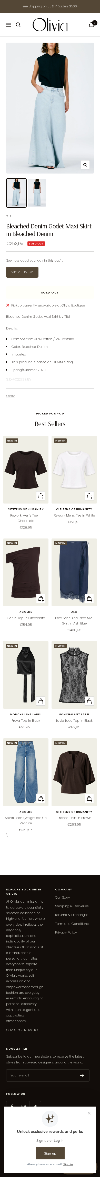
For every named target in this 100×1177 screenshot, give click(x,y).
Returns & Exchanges (71, 914)
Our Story (62, 897)
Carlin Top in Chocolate (26, 618)
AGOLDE (25, 612)
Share (10, 396)
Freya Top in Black (26, 720)
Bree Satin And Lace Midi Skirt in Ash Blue (74, 621)
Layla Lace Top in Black (74, 720)
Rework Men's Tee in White (74, 515)
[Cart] (91, 24)
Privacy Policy (66, 932)
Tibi (9, 216)
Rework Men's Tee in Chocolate (26, 518)
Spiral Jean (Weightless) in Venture (26, 820)
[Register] (82, 1075)
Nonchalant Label (25, 714)
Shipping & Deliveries (72, 906)
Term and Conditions (72, 923)
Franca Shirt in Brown (74, 817)
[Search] (18, 24)
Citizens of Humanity (26, 509)
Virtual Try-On (22, 271)
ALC (74, 612)
